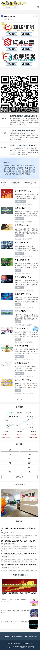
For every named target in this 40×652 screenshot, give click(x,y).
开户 (10, 467)
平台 (10, 463)
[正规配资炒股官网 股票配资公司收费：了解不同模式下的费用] (19, 585)
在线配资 (17, 305)
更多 (34, 16)
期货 (29, 467)
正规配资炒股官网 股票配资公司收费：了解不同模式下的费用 (19, 593)
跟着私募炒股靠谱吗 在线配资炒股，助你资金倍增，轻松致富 (18, 554)
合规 (29, 471)
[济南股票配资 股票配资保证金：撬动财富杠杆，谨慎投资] (34, 602)
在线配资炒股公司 (20, 201)
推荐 (29, 463)
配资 (10, 450)
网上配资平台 (19, 287)
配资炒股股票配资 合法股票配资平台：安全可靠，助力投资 (18, 541)
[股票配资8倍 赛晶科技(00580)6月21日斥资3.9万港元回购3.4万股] (19, 94)
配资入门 (17, 270)
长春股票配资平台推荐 (24, 190)
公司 (10, 454)
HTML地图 (29, 643)
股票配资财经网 (24, 647)
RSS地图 (23, 643)
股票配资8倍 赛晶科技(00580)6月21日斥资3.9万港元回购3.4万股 (19, 109)
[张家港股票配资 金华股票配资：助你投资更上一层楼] (34, 613)
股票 (29, 454)
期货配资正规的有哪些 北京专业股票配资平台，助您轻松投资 (18, 565)
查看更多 (19, 399)
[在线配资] (13, 3)
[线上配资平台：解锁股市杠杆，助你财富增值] (33, 624)
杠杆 (10, 458)
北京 (29, 450)
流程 (29, 458)
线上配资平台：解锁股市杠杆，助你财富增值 (15, 622)
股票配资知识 (19, 219)
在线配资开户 (19, 253)
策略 (10, 471)
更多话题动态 (19, 477)
